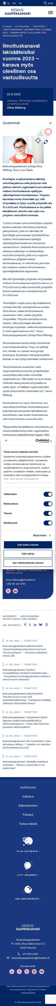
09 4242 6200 (30, 953)
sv (20, 3)
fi (8, 3)
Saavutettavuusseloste (17, 986)
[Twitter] (8, 591)
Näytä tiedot (39, 535)
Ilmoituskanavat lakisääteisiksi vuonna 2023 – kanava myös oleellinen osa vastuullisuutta (27, 32)
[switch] (48, 503)
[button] (48, 3)
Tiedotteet (39, 26)
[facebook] (25, 625)
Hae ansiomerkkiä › (28, 898)
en (14, 3)
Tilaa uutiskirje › (28, 851)
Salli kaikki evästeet (28, 544)
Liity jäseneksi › (28, 875)
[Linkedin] (15, 591)
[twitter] (30, 625)
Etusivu (7, 26)
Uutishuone (22, 26)
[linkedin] (35, 625)
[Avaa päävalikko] (50, 11)
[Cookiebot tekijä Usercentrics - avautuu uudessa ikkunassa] (39, 441)
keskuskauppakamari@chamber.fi (30, 957)
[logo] (17, 12)
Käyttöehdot (33, 989)
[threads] (47, 625)
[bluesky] (40, 625)
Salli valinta (28, 554)
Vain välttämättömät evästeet (28, 562)
